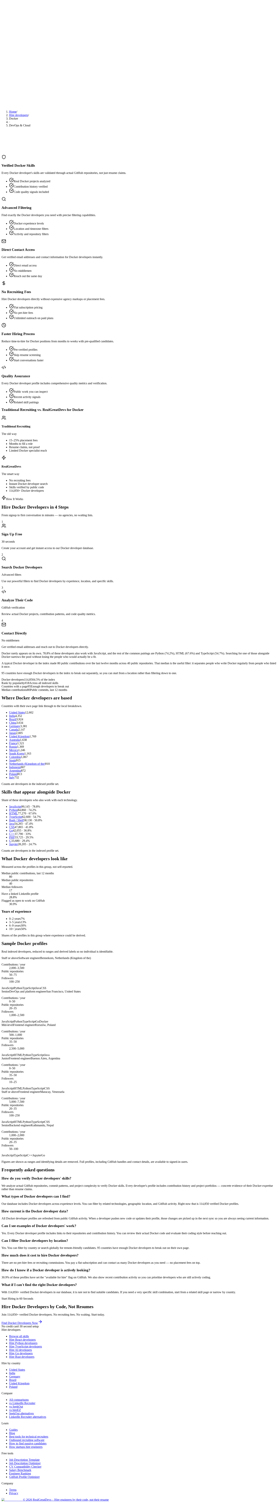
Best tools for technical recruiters (28, 1436)
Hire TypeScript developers (25, 1346)
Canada (13, 729)
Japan (12, 733)
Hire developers (18, 115)
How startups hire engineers (26, 1446)
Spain (12, 760)
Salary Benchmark (20, 1470)
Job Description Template (24, 1459)
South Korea (16, 753)
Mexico (13, 750)
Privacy (13, 1493)
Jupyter (13, 844)
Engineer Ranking (20, 1473)
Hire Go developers (21, 1353)
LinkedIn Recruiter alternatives (27, 1416)
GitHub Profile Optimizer (24, 1476)
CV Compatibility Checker (25, 1466)
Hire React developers (22, 1339)
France (13, 743)
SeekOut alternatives (21, 1413)
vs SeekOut (16, 1406)
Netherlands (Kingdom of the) (27, 763)
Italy (11, 777)
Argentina (15, 770)
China (12, 722)
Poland (13, 774)
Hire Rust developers (21, 1356)
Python (13, 810)
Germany (14, 726)
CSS (12, 827)
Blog (12, 1433)
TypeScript (15, 816)
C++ (12, 834)
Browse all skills (19, 1336)
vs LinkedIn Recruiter (22, 1403)
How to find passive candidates (27, 1443)
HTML (13, 813)
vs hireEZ (15, 1410)
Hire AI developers (20, 1350)
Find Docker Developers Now (20, 1323)
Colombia (15, 757)
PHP (12, 837)
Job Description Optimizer (25, 1463)
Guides (13, 1429)
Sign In (9, 42)
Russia (13, 746)
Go (11, 830)
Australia (14, 739)
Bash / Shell (16, 820)
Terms (13, 1489)
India (12, 715)
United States (17, 712)
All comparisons (19, 1399)
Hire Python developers (23, 1343)
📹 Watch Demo (12, 104)
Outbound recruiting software (26, 1440)
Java (11, 823)
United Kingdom (19, 736)
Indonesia (15, 767)
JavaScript (15, 806)
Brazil (12, 719)
